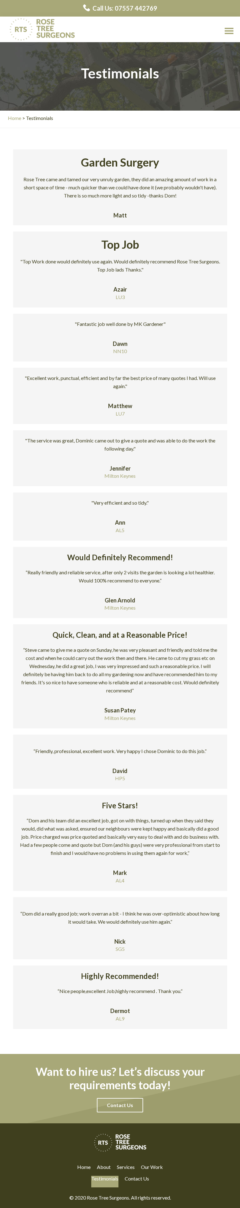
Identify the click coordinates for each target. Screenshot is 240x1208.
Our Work (152, 1167)
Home (84, 1167)
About (104, 1167)
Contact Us (137, 1178)
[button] (120, 1105)
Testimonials (104, 1178)
